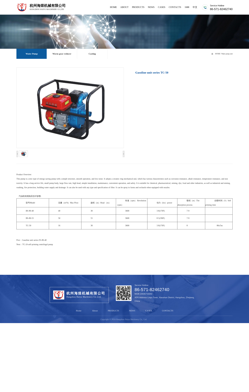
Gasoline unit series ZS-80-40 (34, 240)
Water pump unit (227, 54)
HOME (217, 54)
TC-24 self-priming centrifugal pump (37, 244)
